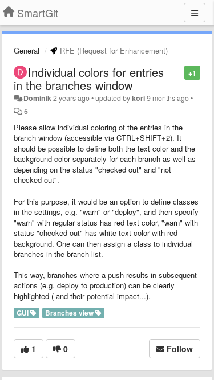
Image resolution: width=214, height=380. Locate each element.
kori (138, 98)
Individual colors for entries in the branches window (89, 78)
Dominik (37, 98)
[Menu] (194, 12)
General (26, 50)
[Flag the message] (178, 72)
